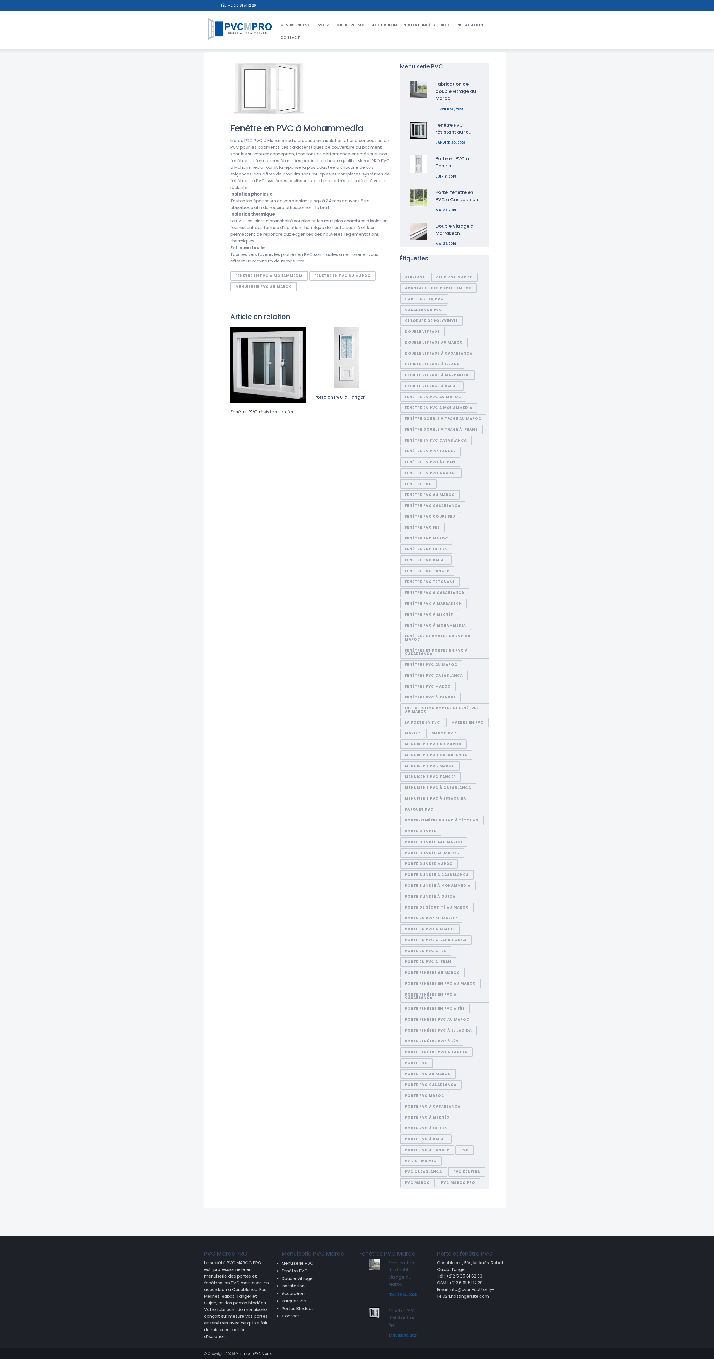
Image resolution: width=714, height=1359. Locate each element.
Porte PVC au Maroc (428, 1073)
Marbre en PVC (467, 722)
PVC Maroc (417, 1182)
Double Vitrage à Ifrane (432, 364)
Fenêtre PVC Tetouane (430, 581)
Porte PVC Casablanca (431, 1084)
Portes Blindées (418, 25)
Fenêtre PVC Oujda (426, 549)
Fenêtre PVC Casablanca (432, 505)
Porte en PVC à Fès (425, 950)
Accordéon (384, 25)
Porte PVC (416, 1063)
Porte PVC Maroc (424, 1095)
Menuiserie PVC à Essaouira (435, 798)
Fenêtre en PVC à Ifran (430, 462)
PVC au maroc (420, 1160)
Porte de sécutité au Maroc (437, 907)
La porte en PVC (422, 722)
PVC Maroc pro (458, 1182)
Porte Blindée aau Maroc (433, 842)
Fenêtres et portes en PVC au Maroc (438, 638)
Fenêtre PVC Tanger (427, 570)
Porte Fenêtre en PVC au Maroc (440, 983)
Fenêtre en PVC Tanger (430, 451)
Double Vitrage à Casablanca (438, 353)
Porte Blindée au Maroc (432, 852)
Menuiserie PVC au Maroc (263, 286)
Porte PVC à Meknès (427, 1117)
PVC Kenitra (466, 1171)
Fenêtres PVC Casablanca (434, 675)
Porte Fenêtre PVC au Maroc (437, 1019)
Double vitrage (422, 331)
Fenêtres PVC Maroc (428, 686)
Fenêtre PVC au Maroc (430, 494)
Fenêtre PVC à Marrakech (433, 603)
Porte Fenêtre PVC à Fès (431, 1041)
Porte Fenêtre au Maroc (432, 972)
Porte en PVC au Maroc (431, 918)
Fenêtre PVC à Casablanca (434, 592)
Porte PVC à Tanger (427, 1150)
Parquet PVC (295, 1301)
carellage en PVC (424, 299)
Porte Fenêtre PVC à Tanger (436, 1052)
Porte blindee (420, 831)
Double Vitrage (350, 25)
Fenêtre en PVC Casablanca (436, 440)
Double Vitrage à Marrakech (437, 375)
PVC (320, 25)
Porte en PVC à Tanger (339, 397)
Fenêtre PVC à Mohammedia (435, 625)
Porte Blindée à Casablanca (437, 874)
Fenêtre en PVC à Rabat (431, 473)
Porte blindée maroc (429, 863)
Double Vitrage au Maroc (434, 342)
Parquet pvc (419, 809)
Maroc (412, 733)
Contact (290, 37)
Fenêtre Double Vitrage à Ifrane (441, 429)
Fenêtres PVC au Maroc (431, 664)
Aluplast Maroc (454, 277)
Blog (446, 25)
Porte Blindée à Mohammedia (438, 885)
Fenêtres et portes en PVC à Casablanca (436, 652)
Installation (469, 25)
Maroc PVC (443, 733)
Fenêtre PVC (418, 483)
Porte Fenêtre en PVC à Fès (435, 1008)
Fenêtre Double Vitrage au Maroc (443, 418)
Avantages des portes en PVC (438, 288)
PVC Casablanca (423, 1171)
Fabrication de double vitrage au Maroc (456, 91)
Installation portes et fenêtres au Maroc (442, 710)
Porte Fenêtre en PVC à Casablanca (431, 996)
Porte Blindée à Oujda (430, 896)
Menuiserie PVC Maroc (430, 765)
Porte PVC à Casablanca (432, 1106)
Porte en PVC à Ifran (428, 961)
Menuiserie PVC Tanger (430, 776)
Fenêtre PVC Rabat (426, 560)
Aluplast (415, 277)
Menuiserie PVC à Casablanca (438, 787)
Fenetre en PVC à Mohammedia (269, 275)
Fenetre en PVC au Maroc (342, 275)
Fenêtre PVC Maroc (426, 538)
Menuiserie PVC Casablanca (436, 755)
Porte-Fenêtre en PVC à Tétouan (442, 820)
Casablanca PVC (423, 309)
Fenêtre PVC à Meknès (429, 614)
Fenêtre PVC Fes (422, 527)
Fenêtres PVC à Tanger (430, 697)
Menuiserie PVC (295, 25)
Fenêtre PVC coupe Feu (430, 516)
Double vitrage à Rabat (432, 386)
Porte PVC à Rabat (426, 1139)
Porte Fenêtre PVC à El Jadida (438, 1030)
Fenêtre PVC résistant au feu (262, 412)
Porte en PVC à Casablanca (436, 940)
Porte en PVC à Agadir (430, 929)
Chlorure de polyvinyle (431, 320)
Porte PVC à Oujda (426, 1128)
